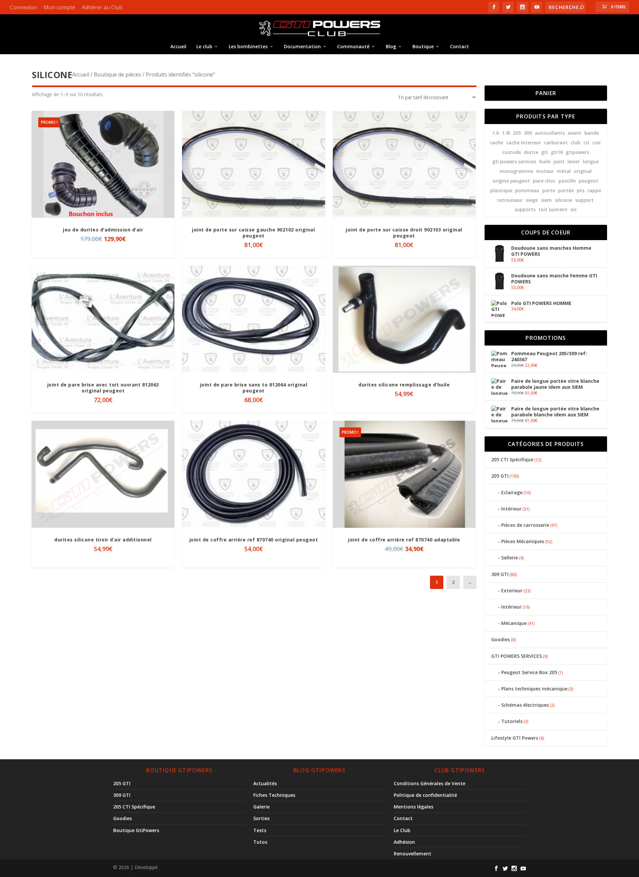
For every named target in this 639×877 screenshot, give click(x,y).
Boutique (423, 46)
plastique (501, 190)
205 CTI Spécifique (512, 459)
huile (544, 161)
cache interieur (523, 142)
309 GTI (500, 574)
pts (580, 190)
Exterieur (512, 590)
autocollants (550, 133)
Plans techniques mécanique (534, 688)
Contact (459, 46)
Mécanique (514, 623)
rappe (594, 190)
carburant (556, 142)
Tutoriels (512, 721)
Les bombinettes (248, 46)
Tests (259, 830)
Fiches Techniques (274, 795)
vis (573, 209)
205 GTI (500, 476)
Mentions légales (413, 807)
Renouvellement (412, 853)
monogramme (516, 171)
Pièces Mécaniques (522, 541)
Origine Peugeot (511, 181)
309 (528, 133)
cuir (596, 142)
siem (546, 200)
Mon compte (59, 7)
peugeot (588, 181)
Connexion (23, 7)
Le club (204, 46)
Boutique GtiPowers (136, 830)
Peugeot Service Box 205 (529, 672)
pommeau (527, 190)
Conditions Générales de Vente (429, 783)
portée (566, 190)
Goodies (500, 639)
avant (574, 133)
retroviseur (510, 200)
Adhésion (404, 842)
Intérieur (511, 509)
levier (573, 161)
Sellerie (509, 557)
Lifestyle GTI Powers (514, 738)
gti (544, 152)
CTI (586, 142)
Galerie (261, 807)
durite (531, 152)
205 (517, 133)
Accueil (178, 46)
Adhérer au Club (102, 7)
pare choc (544, 181)
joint (558, 161)
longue (591, 161)
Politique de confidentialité (425, 795)
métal (564, 171)
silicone (563, 200)
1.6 (495, 133)
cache (496, 142)
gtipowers (577, 152)
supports (525, 209)
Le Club (402, 830)
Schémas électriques (525, 705)
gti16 (557, 152)
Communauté (353, 46)
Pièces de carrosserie (525, 525)
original (583, 171)
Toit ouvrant (552, 209)
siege (532, 200)
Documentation (302, 46)
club (575, 142)
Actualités (265, 783)
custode (511, 152)
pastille (567, 181)
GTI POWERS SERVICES (516, 656)
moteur (545, 171)
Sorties (261, 818)
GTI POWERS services (514, 161)
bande (591, 133)
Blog (391, 46)
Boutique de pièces (117, 74)
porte (548, 190)
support (584, 200)
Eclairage (512, 492)
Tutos (260, 842)
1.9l (506, 133)
